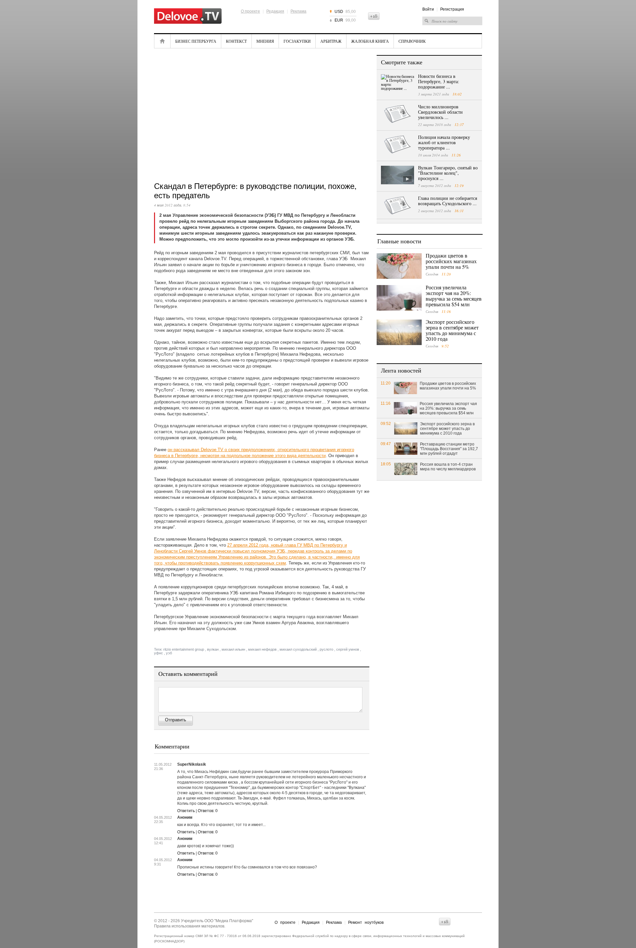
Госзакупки (297, 41)
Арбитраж (331, 41)
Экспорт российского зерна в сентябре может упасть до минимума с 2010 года (452, 330)
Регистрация (452, 9)
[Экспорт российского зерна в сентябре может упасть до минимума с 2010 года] (399, 332)
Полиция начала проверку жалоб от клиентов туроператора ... (444, 142)
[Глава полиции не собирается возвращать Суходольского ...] (397, 205)
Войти (428, 9)
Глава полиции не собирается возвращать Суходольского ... (447, 201)
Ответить (186, 810)
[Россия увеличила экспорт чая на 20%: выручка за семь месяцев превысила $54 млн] (399, 298)
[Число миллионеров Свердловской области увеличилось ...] (397, 114)
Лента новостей (401, 370)
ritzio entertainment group (183, 649)
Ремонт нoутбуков (366, 922)
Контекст (236, 41)
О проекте (250, 11)
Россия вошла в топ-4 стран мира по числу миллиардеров (448, 466)
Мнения (265, 41)
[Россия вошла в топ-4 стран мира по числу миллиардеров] (405, 468)
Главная (162, 41)
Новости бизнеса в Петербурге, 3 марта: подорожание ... (438, 81)
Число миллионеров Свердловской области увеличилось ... (440, 111)
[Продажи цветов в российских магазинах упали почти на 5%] (399, 266)
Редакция (275, 11)
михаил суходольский (298, 649)
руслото (326, 649)
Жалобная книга (370, 41)
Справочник (412, 41)
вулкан (213, 649)
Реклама (298, 11)
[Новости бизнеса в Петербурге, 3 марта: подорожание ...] (397, 83)
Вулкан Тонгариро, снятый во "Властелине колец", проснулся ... (448, 172)
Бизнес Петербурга (195, 41)
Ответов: (208, 810)
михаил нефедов (262, 649)
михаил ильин (233, 649)
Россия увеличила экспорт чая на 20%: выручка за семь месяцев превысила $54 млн (454, 296)
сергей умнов (347, 649)
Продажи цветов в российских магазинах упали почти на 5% (451, 261)
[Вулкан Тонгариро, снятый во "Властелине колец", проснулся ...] (397, 175)
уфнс (158, 653)
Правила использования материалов (189, 926)
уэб (169, 653)
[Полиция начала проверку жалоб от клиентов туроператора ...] (397, 144)
